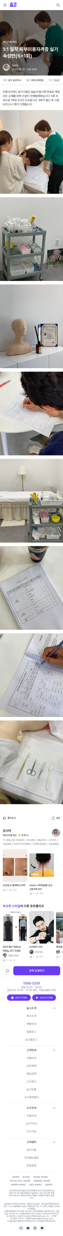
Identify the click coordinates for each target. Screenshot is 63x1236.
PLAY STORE (46, 998)
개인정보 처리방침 (40, 1177)
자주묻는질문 (31, 1157)
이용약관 (15, 1177)
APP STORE (21, 998)
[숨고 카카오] (42, 1228)
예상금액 (31, 1073)
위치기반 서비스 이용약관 (20, 1181)
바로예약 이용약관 (18, 1185)
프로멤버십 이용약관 (42, 1181)
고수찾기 (31, 1081)
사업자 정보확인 (35, 1185)
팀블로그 (31, 1031)
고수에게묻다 (31, 1097)
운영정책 (31, 1165)
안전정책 (31, 1066)
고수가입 (31, 1131)
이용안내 (31, 1058)
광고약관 (26, 1177)
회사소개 (31, 1016)
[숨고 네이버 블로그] (21, 1228)
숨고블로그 (31, 1039)
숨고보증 (31, 1089)
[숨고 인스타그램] (35, 1228)
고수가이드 (31, 1123)
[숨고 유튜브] (28, 1228)
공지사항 (31, 1150)
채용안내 (31, 1023)
